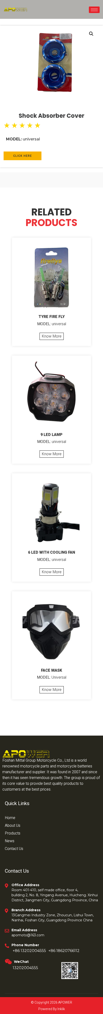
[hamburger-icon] (94, 10)
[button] (91, 33)
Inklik (61, 1009)
